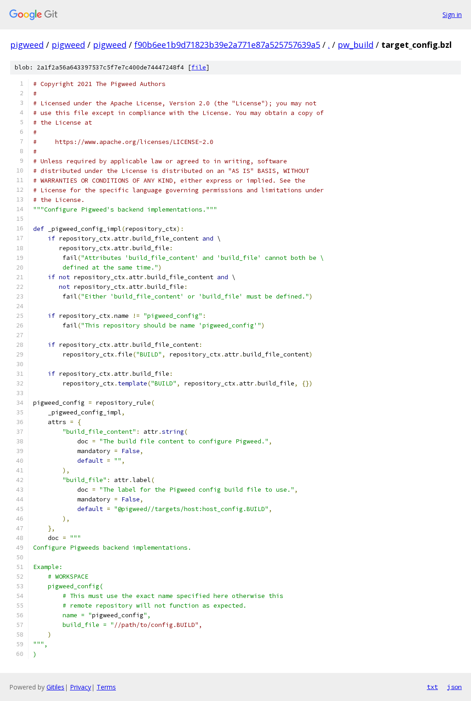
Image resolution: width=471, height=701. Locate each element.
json (454, 687)
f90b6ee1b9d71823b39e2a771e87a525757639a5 (227, 44)
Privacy (80, 687)
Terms (106, 687)
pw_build (355, 44)
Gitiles (55, 687)
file (198, 67)
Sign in (452, 14)
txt (432, 687)
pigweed (27, 44)
